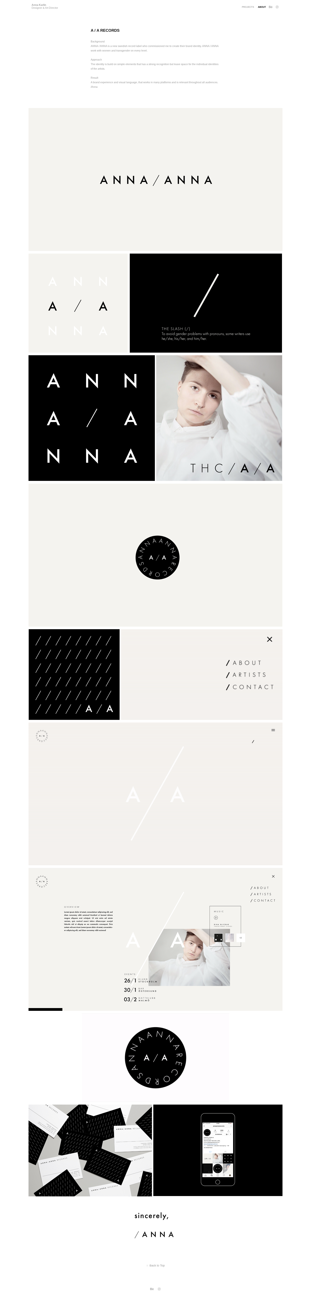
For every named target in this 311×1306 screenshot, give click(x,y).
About (262, 7)
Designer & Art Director (45, 7)
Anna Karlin (39, 5)
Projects (248, 7)
